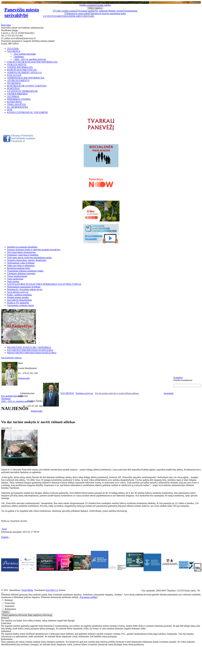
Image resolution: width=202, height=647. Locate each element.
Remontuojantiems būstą (18, 268)
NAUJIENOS (13, 51)
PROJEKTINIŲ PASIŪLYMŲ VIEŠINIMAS (29, 347)
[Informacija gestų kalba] (76, 13)
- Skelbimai (18, 56)
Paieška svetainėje (87, 5)
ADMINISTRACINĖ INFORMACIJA (26, 78)
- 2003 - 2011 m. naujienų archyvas (29, 59)
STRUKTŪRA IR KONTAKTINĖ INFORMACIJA (32, 62)
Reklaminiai (10, 609)
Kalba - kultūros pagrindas (19, 294)
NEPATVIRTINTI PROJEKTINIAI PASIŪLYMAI (31, 352)
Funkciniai (9, 603)
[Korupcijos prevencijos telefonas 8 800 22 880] (186, 565)
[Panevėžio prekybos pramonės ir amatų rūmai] (152, 570)
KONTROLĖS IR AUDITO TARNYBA (27, 86)
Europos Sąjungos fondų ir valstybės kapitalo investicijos (33, 249)
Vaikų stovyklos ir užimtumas (21, 265)
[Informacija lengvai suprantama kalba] (107, 13)
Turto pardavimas (15, 279)
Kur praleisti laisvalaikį (12, 396)
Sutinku (5, 612)
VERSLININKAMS (71, 16)
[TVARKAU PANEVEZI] (101, 131)
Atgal (4, 529)
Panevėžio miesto (21, 12)
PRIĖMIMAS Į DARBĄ (19, 99)
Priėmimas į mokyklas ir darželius (22, 255)
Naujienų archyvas (84, 393)
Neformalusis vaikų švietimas (20, 263)
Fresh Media (27, 590)
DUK (9, 109)
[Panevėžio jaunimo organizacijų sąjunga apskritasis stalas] (117, 567)
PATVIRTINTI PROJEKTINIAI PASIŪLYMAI (30, 350)
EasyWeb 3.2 (52, 590)
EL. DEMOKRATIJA (17, 107)
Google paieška (103, 5)
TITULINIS (13, 48)
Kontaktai (178, 377)
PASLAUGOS (14, 75)
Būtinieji (8, 600)
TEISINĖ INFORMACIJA (20, 67)
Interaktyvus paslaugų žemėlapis (22, 247)
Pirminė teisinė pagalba (18, 297)
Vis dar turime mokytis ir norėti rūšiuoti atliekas (117, 393)
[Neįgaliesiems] (129, 11)
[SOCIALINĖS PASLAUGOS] (101, 155)
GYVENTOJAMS (52, 16)
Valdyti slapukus (95, 8)
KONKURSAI (14, 101)
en (106, 11)
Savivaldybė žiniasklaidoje (19, 300)
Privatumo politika (88, 597)
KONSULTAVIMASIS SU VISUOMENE (27, 112)
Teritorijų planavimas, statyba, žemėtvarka (26, 260)
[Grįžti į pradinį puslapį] (64, 11)
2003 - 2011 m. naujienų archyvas (17, 401)
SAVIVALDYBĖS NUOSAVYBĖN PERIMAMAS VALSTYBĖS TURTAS (44, 284)
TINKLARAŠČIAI (16, 104)
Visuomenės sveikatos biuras (20, 305)
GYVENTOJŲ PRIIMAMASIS (22, 91)
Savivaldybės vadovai (11, 357)
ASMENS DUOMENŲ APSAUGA (24, 72)
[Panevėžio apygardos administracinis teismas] (170, 570)
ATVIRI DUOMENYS (18, 80)
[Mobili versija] (114, 11)
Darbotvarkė (24, 378)
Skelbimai (5, 398)
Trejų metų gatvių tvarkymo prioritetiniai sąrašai (29, 257)
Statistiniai (9, 606)
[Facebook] (19, 141)
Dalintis (4, 537)
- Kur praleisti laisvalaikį (24, 54)
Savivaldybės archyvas (17, 292)
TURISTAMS (87, 16)
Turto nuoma (13, 281)
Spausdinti (168, 393)
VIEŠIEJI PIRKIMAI (17, 94)
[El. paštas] (99, 11)
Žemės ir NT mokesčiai (18, 302)
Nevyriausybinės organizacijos (21, 252)
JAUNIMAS (13, 96)
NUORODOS (14, 83)
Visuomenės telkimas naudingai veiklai (25, 271)
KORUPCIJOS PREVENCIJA (22, 70)
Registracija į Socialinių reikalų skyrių (24, 289)
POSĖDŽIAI (13, 88)
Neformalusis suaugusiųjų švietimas (23, 287)
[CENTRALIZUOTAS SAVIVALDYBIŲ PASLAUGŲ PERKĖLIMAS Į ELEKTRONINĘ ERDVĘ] (101, 233)
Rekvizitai (6, 25)
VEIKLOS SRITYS (16, 64)
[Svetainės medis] (84, 11)
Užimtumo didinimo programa (21, 273)
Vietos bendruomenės (17, 276)
